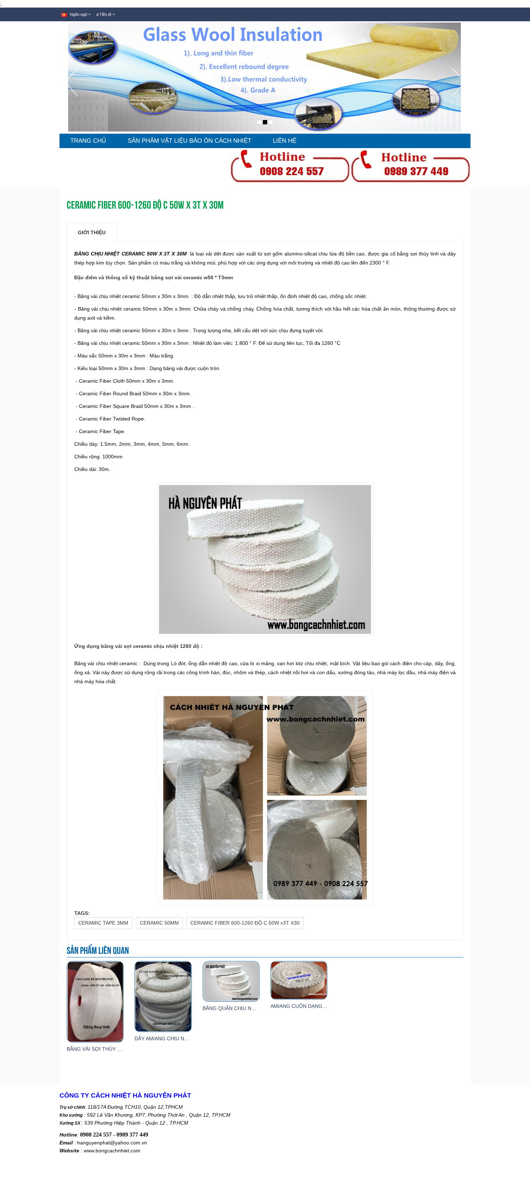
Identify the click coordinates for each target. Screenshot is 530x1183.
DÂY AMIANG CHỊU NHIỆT (165, 1038)
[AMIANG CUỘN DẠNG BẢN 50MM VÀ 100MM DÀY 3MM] (299, 980)
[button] (71, 101)
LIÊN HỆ (284, 140)
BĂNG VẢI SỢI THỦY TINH (98, 1049)
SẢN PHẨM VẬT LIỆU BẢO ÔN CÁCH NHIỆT (189, 140)
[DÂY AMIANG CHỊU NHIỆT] (163, 996)
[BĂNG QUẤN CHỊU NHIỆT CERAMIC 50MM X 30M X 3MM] (231, 981)
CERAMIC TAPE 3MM (103, 923)
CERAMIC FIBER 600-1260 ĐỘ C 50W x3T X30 (245, 923)
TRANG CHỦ (88, 140)
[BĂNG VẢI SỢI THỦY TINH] (95, 1001)
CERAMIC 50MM (159, 923)
